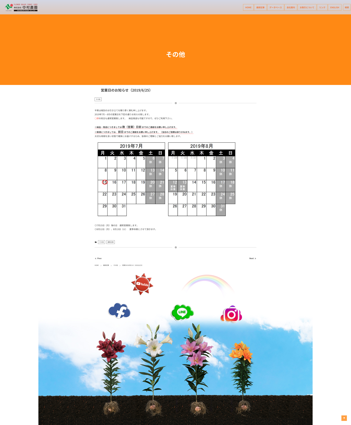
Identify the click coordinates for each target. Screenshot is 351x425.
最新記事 (260, 7)
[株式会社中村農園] (21, 7)
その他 (98, 99)
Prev (99, 258)
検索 (347, 7)
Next (251, 258)
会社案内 (291, 7)
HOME (248, 7)
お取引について (307, 7)
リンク (322, 7)
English (334, 7)
